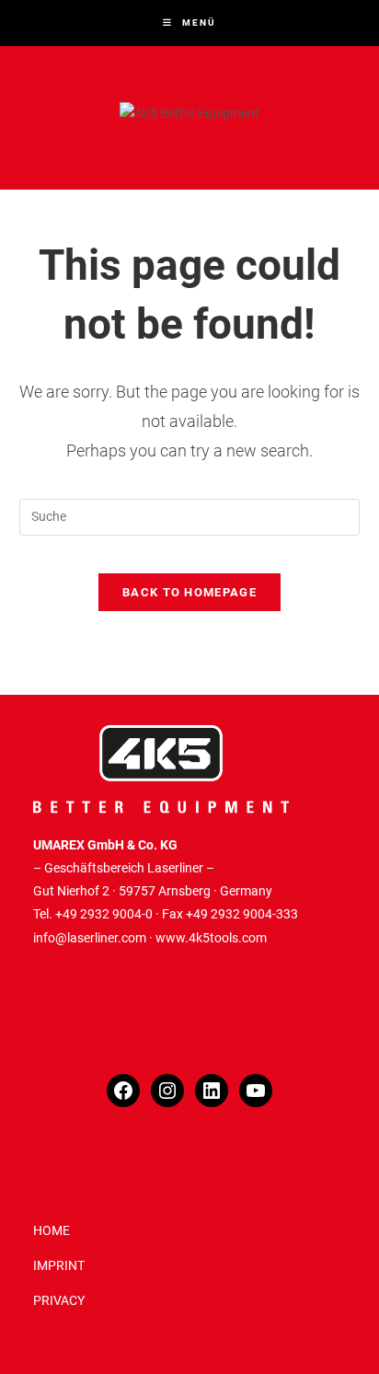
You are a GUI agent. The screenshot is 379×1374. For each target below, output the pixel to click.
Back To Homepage (189, 592)
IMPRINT (59, 1265)
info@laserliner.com (89, 937)
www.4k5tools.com (211, 937)
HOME (51, 1230)
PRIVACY (59, 1300)
